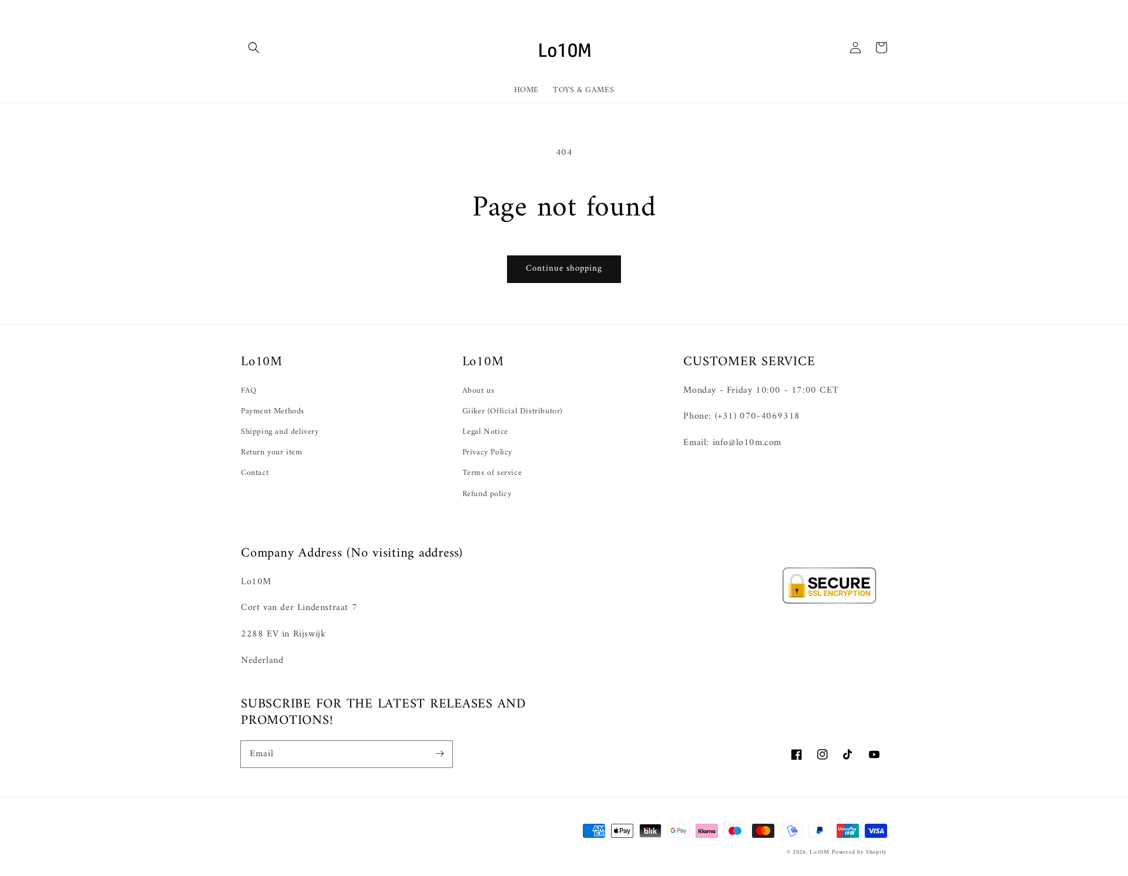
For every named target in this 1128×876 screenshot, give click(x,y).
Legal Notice (485, 431)
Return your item (272, 452)
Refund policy (487, 494)
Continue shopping (564, 269)
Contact (254, 473)
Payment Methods (272, 411)
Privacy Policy (487, 452)
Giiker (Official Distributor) (512, 411)
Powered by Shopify (859, 852)
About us (478, 390)
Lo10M (820, 852)
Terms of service (492, 473)
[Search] (254, 47)
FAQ (249, 390)
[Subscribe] (439, 754)
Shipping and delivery (280, 431)
